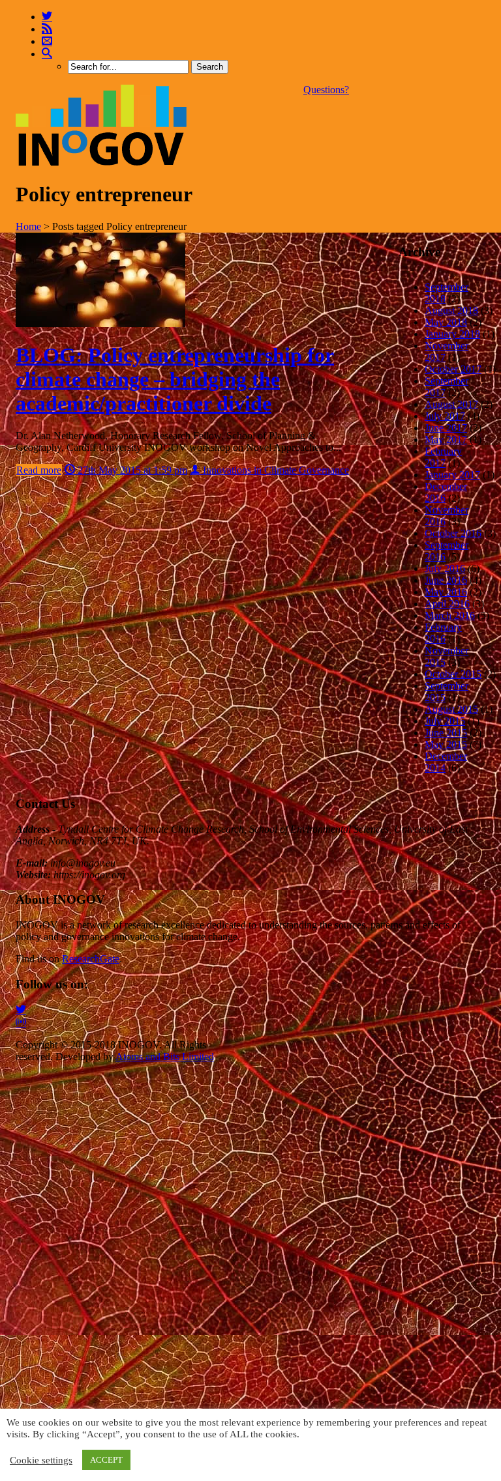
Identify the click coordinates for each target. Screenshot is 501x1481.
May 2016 (446, 591)
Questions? (326, 89)
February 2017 (443, 457)
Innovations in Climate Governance (274, 470)
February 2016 (443, 633)
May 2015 (446, 744)
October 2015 (453, 674)
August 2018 (451, 310)
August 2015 (451, 709)
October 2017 (453, 369)
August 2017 (451, 404)
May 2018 (446, 322)
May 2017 (446, 439)
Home (28, 226)
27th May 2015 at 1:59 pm (131, 470)
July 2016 (445, 568)
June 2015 (446, 732)
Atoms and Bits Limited (164, 1056)
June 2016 (446, 580)
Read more (38, 470)
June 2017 (446, 427)
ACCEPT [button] (106, 1460)
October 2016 (453, 533)
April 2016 (447, 603)
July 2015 (445, 720)
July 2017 (445, 416)
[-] (101, 162)
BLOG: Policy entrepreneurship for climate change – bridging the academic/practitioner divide (175, 379)
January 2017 (452, 474)
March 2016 (450, 615)
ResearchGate (90, 958)
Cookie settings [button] (41, 1460)
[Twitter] (47, 16)
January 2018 (452, 333)
